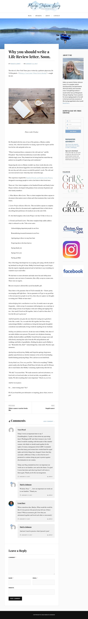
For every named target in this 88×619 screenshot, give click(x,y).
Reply (51, 476)
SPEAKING (38, 15)
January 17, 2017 (25, 476)
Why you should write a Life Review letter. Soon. (29, 54)
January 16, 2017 (32, 63)
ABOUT (47, 15)
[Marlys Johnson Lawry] (44, 6)
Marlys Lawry (16, 63)
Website (11, 587)
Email (35, 578)
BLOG (30, 15)
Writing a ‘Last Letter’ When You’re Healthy (32, 73)
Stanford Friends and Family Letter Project (39, 178)
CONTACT (57, 15)
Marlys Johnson (25, 485)
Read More (66, 103)
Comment (12, 557)
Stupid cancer (50, 408)
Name (11, 578)
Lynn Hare (21, 503)
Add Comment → (49, 421)
